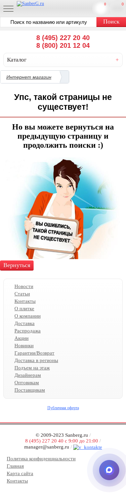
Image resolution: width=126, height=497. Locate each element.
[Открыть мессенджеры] (109, 470)
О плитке (24, 308)
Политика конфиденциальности (41, 458)
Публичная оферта (63, 407)
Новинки (24, 345)
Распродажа (27, 330)
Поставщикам (29, 390)
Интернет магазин (28, 77)
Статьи (22, 293)
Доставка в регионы (36, 360)
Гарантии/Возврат (34, 353)
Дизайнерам (27, 375)
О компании (27, 316)
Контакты (25, 301)
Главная (15, 466)
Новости (23, 286)
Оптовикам (26, 382)
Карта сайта (20, 473)
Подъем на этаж (32, 367)
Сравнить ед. (105, 4)
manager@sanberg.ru (46, 446)
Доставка (24, 323)
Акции (21, 338)
